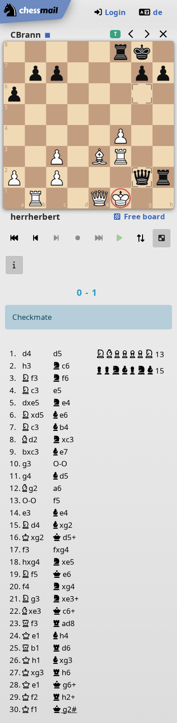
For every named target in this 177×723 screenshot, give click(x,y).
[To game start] (14, 238)
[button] (102, 354)
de (157, 12)
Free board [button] (143, 216)
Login (115, 12)
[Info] (14, 265)
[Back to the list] (163, 34)
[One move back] (35, 238)
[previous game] (130, 34)
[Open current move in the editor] (161, 238)
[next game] (147, 34)
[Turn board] (140, 238)
